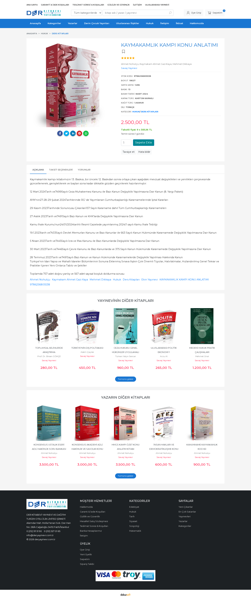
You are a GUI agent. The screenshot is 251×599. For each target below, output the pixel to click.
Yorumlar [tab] (84, 169)
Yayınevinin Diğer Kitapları (125, 300)
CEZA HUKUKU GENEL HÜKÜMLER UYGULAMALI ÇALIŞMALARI (126, 352)
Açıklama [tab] (38, 169)
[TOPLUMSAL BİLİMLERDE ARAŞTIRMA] (49, 326)
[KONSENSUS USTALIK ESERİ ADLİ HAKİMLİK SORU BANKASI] (49, 423)
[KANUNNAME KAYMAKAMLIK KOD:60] (202, 423)
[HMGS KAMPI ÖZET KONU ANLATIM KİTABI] (125, 423)
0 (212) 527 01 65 (52, 531)
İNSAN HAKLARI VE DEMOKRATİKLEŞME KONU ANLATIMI (164, 449)
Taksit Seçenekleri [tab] (61, 169)
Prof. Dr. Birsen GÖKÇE (49, 356)
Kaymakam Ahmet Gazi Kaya (70, 279)
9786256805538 (40, 284)
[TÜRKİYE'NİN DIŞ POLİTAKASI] (87, 326)
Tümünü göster (125, 379)
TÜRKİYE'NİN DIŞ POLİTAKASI (87, 348)
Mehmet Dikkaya (100, 279)
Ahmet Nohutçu (40, 279)
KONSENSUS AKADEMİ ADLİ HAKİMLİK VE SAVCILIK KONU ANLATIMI (88, 449)
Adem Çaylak (87, 352)
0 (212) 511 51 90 (34, 531)
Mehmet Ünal (202, 356)
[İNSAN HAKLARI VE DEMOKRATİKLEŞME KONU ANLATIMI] (163, 423)
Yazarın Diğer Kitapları (125, 397)
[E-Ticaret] (125, 594)
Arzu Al (164, 356)
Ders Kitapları (149, 111)
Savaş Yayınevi (49, 360)
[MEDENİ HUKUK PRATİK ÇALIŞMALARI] (202, 326)
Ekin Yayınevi (149, 279)
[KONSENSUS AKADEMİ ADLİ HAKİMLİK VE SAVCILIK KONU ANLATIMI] (87, 423)
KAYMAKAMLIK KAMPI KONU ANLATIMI (184, 279)
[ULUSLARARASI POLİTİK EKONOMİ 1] (163, 326)
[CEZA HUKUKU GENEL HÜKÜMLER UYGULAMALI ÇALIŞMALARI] (125, 326)
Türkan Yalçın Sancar (125, 356)
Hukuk (136, 111)
